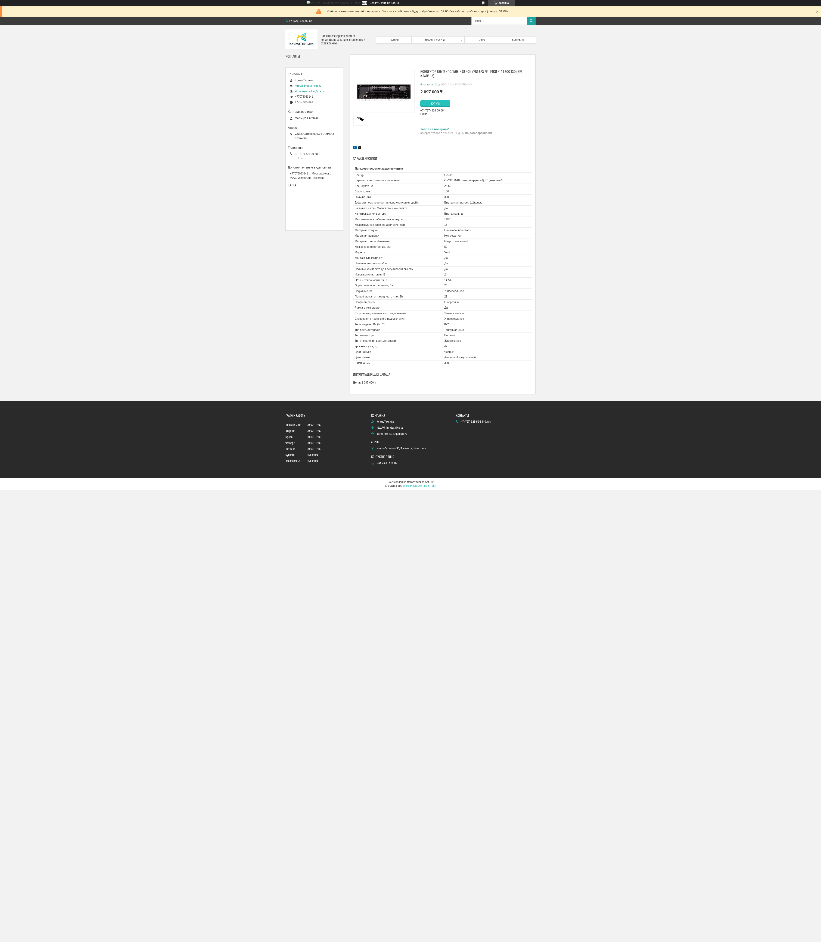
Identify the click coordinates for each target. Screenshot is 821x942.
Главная (393, 40)
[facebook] (355, 148)
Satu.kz (429, 482)
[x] (359, 148)
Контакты (518, 40)
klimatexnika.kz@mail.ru (310, 91)
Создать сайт (378, 2)
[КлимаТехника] (301, 39)
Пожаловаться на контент (420, 485)
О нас (482, 40)
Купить (435, 103)
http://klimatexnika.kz (308, 85)
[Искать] (531, 21)
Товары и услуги (434, 40)
